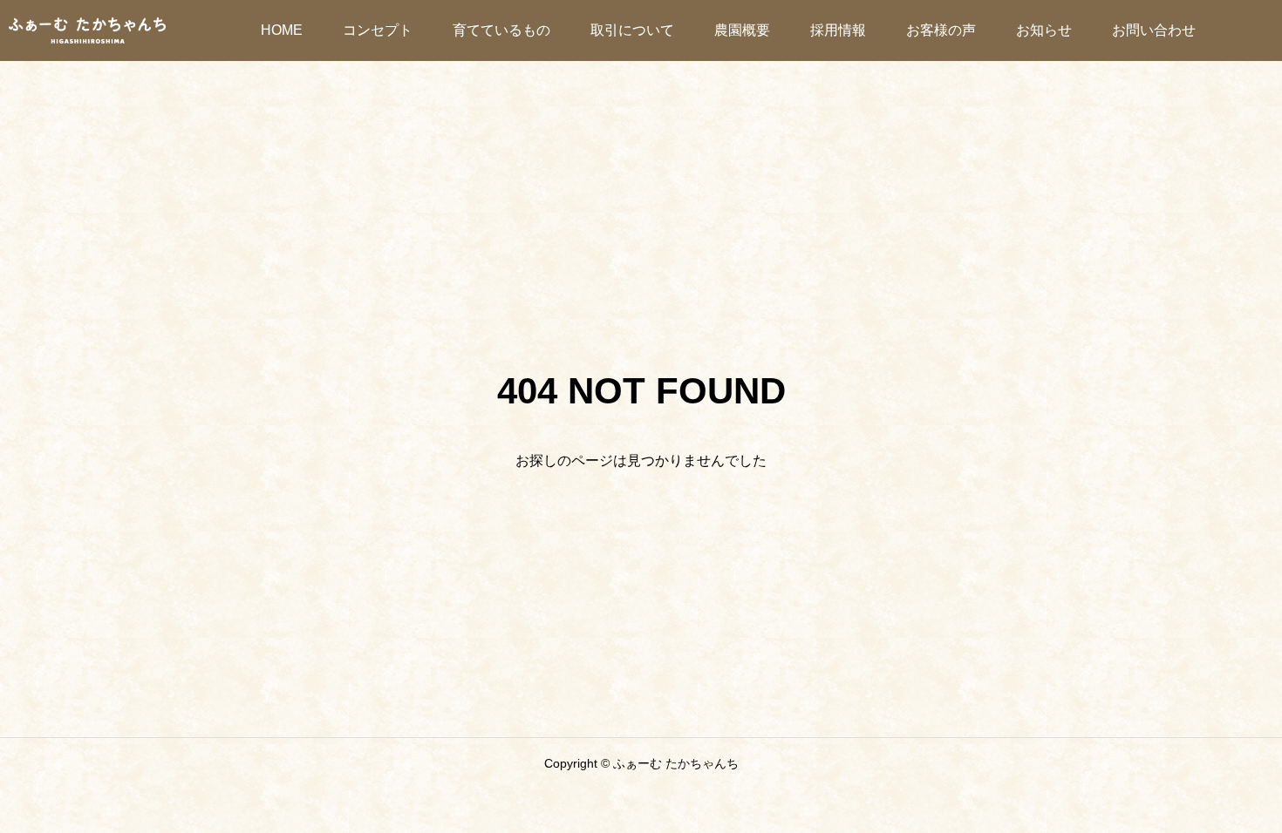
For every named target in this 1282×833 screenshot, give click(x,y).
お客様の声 (941, 30)
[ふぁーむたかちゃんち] (87, 30)
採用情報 (838, 30)
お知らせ (1044, 30)
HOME (282, 30)
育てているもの (501, 30)
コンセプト (378, 30)
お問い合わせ (1154, 30)
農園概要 (742, 30)
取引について (632, 30)
